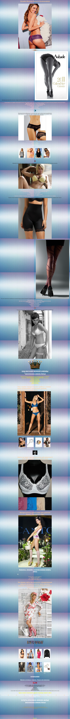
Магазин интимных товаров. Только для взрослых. (35, 680)
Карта (35, 696)
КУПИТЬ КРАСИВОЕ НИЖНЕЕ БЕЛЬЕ (35, 700)
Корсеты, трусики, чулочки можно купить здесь (35, 570)
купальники (35, 676)
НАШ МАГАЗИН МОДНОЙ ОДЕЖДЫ (35, 371)
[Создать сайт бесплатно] (35, 718)
